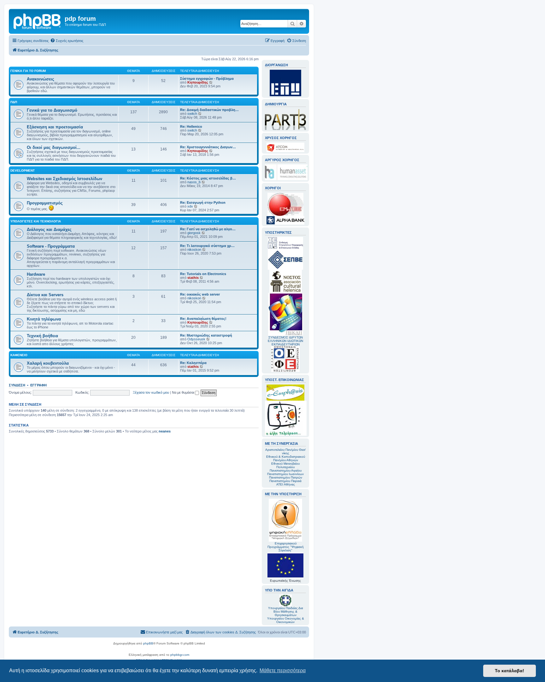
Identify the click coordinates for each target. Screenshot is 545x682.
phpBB (148, 643)
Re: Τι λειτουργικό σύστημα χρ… (207, 246)
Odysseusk (196, 339)
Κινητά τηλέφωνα (44, 319)
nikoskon (194, 249)
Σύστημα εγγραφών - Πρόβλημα (207, 78)
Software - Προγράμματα (51, 246)
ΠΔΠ (13, 102)
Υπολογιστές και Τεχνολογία (35, 221)
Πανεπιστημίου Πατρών (285, 477)
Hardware (36, 274)
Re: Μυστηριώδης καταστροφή (206, 335)
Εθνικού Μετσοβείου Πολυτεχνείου (285, 465)
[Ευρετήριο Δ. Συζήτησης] (37, 20)
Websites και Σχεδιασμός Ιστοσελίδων (64, 178)
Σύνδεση (17, 385)
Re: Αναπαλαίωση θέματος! (203, 318)
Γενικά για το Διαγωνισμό (52, 110)
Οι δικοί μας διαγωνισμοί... (53, 147)
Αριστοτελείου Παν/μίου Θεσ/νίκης (285, 451)
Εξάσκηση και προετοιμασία (55, 127)
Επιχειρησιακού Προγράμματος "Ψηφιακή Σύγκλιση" (285, 547)
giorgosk (194, 233)
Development (22, 170)
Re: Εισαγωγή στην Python (203, 202)
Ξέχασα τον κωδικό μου (151, 392)
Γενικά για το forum (28, 71)
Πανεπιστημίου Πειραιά (285, 481)
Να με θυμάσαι (183, 392)
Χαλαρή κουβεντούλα (48, 363)
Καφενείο (18, 355)
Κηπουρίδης (197, 82)
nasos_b (194, 182)
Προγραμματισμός (45, 203)
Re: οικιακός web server (200, 294)
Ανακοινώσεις (40, 79)
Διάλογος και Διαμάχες (49, 229)
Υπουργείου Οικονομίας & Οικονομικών (285, 620)
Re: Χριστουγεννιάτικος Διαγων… (208, 147)
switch (192, 113)
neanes (165, 431)
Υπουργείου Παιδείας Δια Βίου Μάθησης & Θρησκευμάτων (285, 611)
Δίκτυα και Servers (45, 294)
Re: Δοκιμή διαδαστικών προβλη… (209, 110)
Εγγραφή (38, 385)
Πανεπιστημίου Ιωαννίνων (285, 474)
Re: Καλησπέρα (193, 363)
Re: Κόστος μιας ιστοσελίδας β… (208, 178)
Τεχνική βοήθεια (42, 335)
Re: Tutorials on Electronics (203, 274)
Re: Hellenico (191, 126)
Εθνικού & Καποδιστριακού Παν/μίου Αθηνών (285, 458)
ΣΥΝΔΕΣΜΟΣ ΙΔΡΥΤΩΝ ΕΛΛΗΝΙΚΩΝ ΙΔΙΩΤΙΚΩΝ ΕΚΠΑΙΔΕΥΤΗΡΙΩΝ (285, 341)
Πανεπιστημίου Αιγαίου (286, 470)
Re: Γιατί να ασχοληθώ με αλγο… (208, 229)
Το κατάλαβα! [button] (509, 670)
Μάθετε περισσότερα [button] (283, 670)
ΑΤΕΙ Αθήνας (285, 484)
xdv (190, 206)
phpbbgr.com (179, 654)
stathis (193, 277)
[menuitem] (66, 40)
